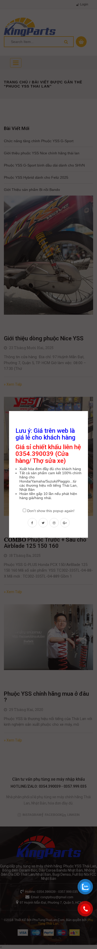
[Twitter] (43, 522)
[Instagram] (54, 522)
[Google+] (65, 522)
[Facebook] (32, 522)
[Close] (88, 410)
